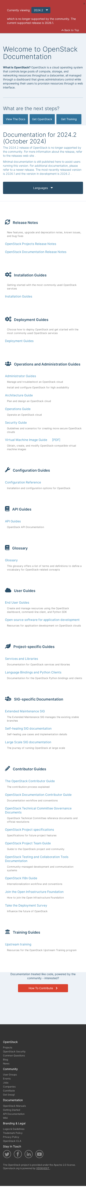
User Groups (10, 1074)
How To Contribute (41, 988)
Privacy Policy (11, 1136)
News (6, 1063)
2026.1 (11, 173)
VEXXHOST (43, 1168)
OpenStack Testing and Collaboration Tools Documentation (36, 859)
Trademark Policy (13, 1132)
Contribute (9, 1090)
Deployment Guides (19, 341)
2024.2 (39, 10)
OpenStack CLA (12, 1140)
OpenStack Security (14, 1051)
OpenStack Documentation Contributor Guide (38, 795)
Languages (41, 188)
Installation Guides (18, 296)
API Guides (13, 521)
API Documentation (14, 1113)
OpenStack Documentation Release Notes (35, 252)
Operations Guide (18, 409)
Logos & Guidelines (13, 1128)
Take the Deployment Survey (26, 905)
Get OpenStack (42, 119)
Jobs (5, 1082)
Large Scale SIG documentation (28, 742)
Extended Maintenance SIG (25, 711)
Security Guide (16, 422)
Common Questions (14, 1055)
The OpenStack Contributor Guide (30, 781)
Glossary (11, 560)
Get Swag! (9, 1094)
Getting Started (11, 1109)
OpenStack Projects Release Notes (30, 244)
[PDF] (56, 440)
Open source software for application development (42, 620)
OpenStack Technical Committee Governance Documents (38, 810)
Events (7, 1078)
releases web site (23, 155)
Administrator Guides (20, 376)
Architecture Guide (19, 395)
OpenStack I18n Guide (21, 878)
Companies (9, 1086)
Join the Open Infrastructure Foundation (34, 892)
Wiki (5, 1117)
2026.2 (65, 173)
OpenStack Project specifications (29, 830)
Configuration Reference (23, 482)
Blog (5, 1059)
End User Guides (17, 602)
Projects (7, 1047)
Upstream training (18, 944)
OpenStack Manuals (14, 1105)
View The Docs (15, 119)
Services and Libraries (21, 659)
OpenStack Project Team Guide (28, 843)
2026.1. (49, 22)
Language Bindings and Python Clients (33, 672)
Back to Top (71, 30)
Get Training (69, 119)
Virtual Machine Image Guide (26, 440)
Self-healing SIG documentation (28, 728)
